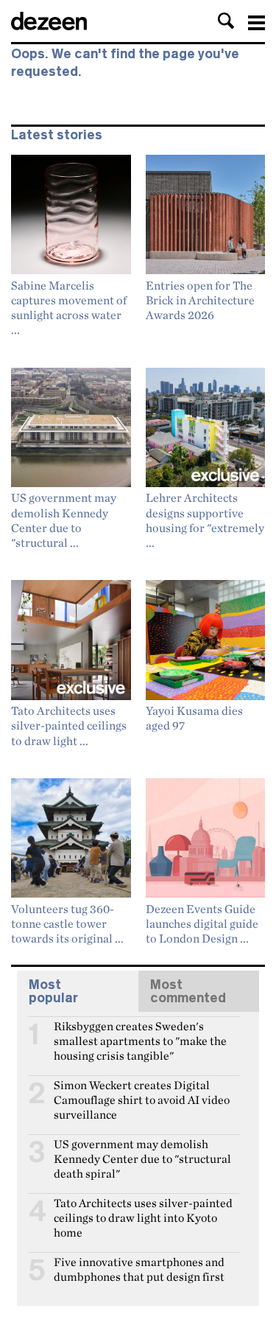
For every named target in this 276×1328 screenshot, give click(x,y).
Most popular (53, 991)
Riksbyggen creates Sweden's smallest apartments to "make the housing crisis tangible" (140, 1032)
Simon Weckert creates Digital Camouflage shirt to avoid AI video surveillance (142, 1091)
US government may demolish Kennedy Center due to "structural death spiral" (142, 1150)
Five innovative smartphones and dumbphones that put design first (139, 1268)
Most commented (188, 991)
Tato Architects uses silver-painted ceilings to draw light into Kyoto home (143, 1209)
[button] (226, 20)
